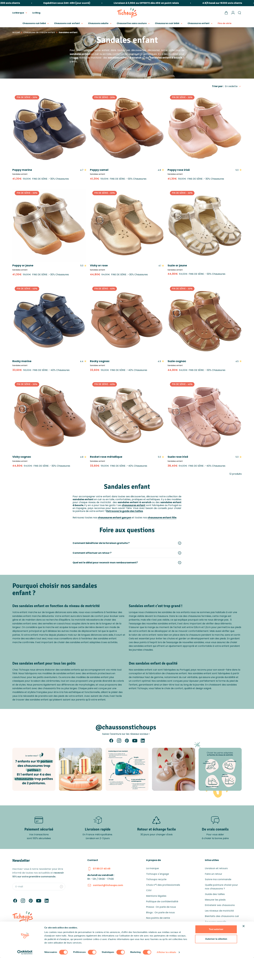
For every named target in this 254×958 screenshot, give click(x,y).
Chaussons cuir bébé (34, 23)
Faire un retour (213, 874)
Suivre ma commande (218, 879)
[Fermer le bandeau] (244, 926)
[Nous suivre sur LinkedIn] (143, 740)
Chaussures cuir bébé (167, 23)
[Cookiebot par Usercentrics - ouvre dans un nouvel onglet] (25, 952)
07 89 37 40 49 (101, 868)
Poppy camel (99, 170)
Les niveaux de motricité (219, 910)
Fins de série (225, 23)
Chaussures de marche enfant (39, 32)
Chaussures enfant (198, 23)
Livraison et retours (216, 868)
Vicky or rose (99, 265)
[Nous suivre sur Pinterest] (127, 740)
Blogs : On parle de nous (160, 912)
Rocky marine (21, 361)
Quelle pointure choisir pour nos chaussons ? (221, 886)
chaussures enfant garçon (114, 517)
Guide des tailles (215, 894)
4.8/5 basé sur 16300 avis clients (204, 3)
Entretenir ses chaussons (220, 905)
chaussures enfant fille (162, 517)
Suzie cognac (177, 361)
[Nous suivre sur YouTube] (135, 740)
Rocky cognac (100, 361)
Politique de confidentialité (162, 901)
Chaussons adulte (98, 23)
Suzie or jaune (177, 265)
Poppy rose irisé (179, 170)
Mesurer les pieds (215, 899)
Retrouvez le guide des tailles (124, 511)
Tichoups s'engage (157, 874)
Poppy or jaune (22, 265)
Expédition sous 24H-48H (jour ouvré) (49, 3)
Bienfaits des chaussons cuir (222, 916)
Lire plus (127, 68)
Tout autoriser (216, 929)
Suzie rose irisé (178, 457)
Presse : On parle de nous (161, 907)
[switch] (92, 952)
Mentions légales (156, 896)
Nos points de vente (158, 918)
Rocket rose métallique (106, 457)
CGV (149, 890)
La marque (152, 868)
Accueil (16, 32)
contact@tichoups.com (108, 885)
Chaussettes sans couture (132, 23)
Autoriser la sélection (216, 939)
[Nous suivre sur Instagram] (119, 740)
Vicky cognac (21, 457)
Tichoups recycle (156, 879)
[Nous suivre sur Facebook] (111, 740)
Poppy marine (22, 170)
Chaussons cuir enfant (67, 23)
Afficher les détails (166, 952)
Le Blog (36, 12)
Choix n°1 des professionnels (163, 885)
